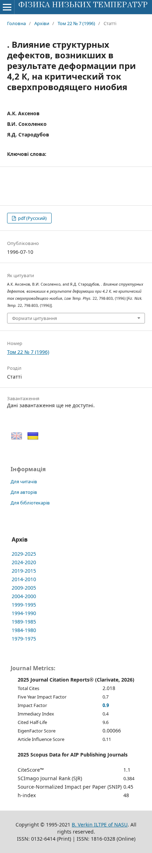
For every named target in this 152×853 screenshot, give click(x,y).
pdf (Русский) (32, 218)
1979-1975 (24, 638)
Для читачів (24, 481)
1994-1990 (24, 613)
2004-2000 (24, 596)
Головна (16, 23)
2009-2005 (24, 587)
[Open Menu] (7, 7)
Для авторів (24, 492)
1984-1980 (24, 630)
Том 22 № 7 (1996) (76, 23)
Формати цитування (34, 318)
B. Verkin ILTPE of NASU (100, 824)
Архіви (41, 23)
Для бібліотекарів (30, 502)
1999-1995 (24, 604)
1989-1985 (24, 621)
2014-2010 (24, 579)
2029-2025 (24, 553)
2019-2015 (24, 570)
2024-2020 (24, 562)
